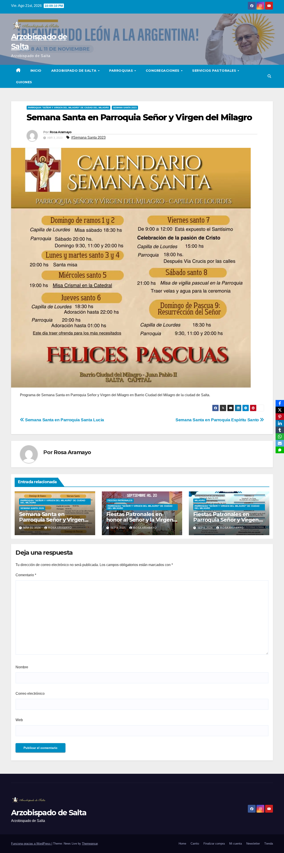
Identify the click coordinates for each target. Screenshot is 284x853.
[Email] (280, 443)
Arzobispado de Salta (74, 71)
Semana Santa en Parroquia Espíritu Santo (218, 420)
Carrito (195, 843)
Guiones (24, 82)
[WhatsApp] (280, 436)
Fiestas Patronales (120, 500)
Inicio (35, 71)
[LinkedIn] (280, 423)
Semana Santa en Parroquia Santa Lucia (64, 420)
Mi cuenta (235, 843)
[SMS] (280, 450)
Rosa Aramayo (61, 132)
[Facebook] (280, 403)
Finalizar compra (214, 843)
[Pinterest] (280, 416)
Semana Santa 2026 (32, 508)
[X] (280, 410)
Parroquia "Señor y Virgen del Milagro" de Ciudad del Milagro (68, 107)
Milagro (200, 500)
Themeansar (90, 843)
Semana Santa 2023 (125, 107)
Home (182, 843)
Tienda (268, 843)
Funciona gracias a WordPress (31, 843)
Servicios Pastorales (214, 71)
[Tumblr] (280, 430)
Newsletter (253, 843)
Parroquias (121, 71)
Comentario (26, 575)
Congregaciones (163, 71)
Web (19, 720)
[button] (269, 76)
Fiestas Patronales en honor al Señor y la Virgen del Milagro (139, 519)
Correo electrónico (30, 693)
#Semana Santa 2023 (88, 137)
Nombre (22, 667)
